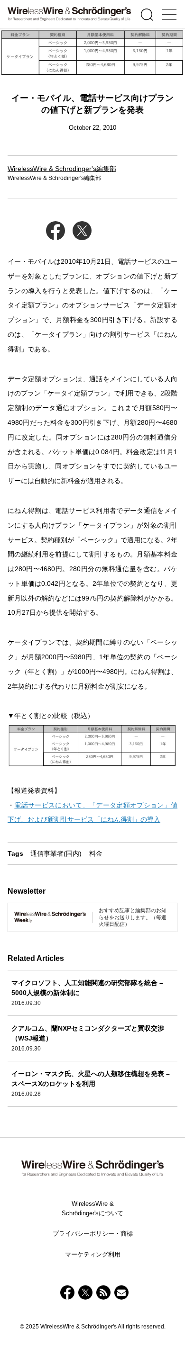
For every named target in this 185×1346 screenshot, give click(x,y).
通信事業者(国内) (56, 853)
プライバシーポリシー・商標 (93, 1233)
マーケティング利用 (92, 1254)
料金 (95, 853)
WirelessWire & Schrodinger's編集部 (62, 168)
